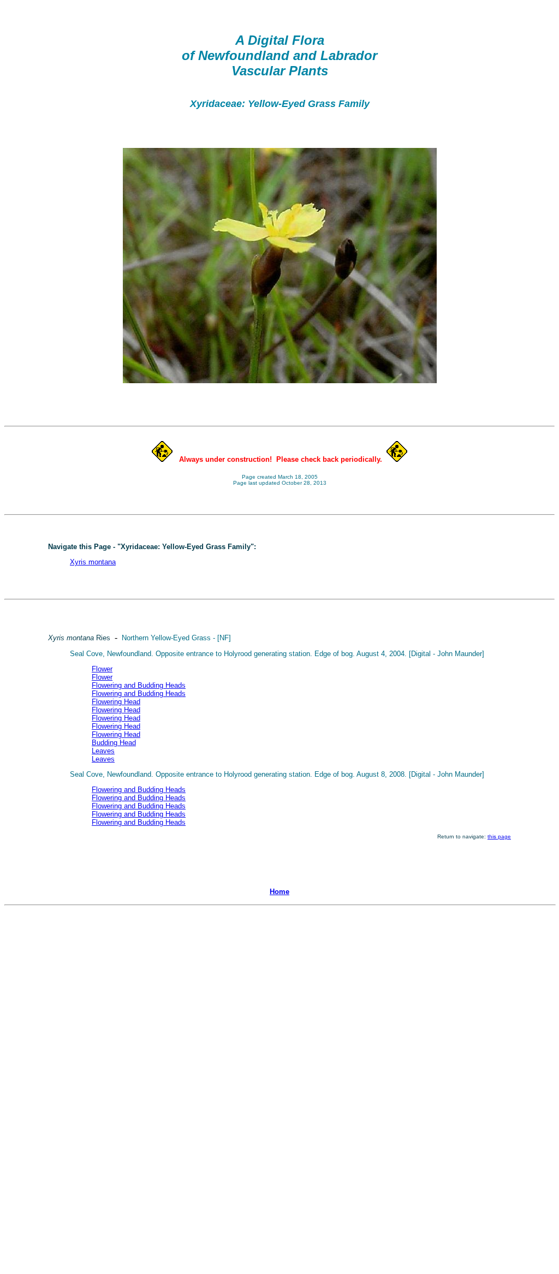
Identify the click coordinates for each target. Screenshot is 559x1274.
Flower (102, 669)
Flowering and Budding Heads (139, 685)
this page (499, 837)
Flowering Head (116, 702)
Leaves (103, 751)
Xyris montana (93, 562)
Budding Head (114, 743)
